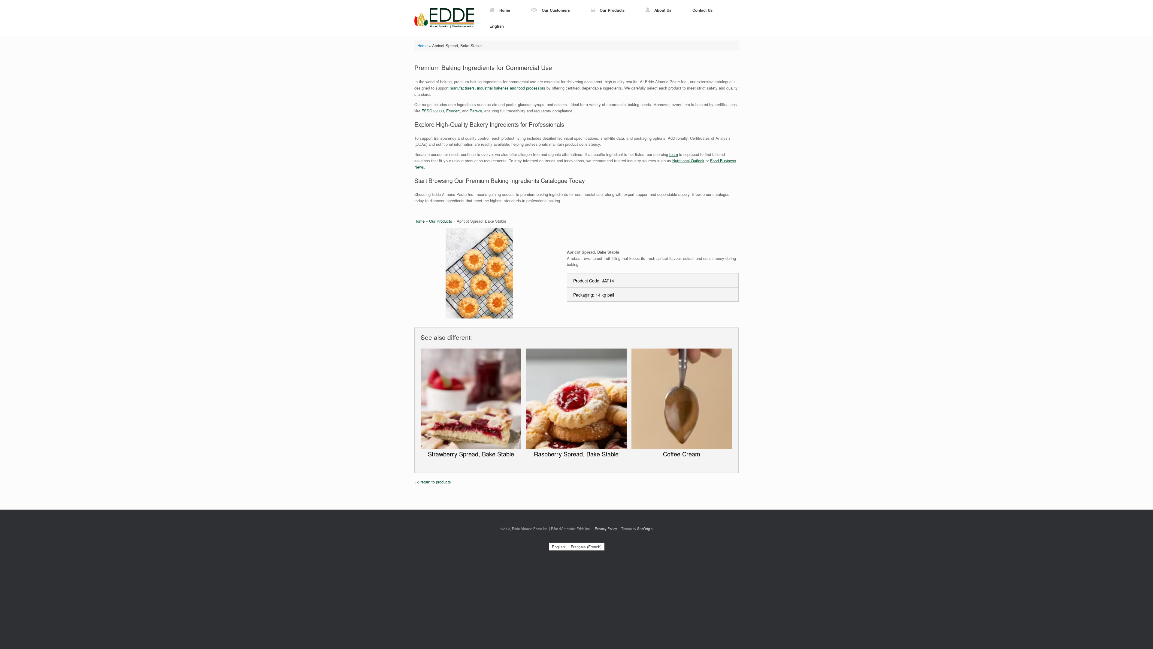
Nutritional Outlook (688, 160)
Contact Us (702, 10)
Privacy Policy (606, 528)
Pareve (476, 111)
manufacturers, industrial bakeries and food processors (497, 88)
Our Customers (556, 10)
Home (504, 10)
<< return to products (432, 482)
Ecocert (453, 111)
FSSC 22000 (433, 111)
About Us (662, 10)
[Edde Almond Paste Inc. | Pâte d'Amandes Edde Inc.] (444, 18)
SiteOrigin (644, 528)
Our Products (612, 10)
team (673, 154)
